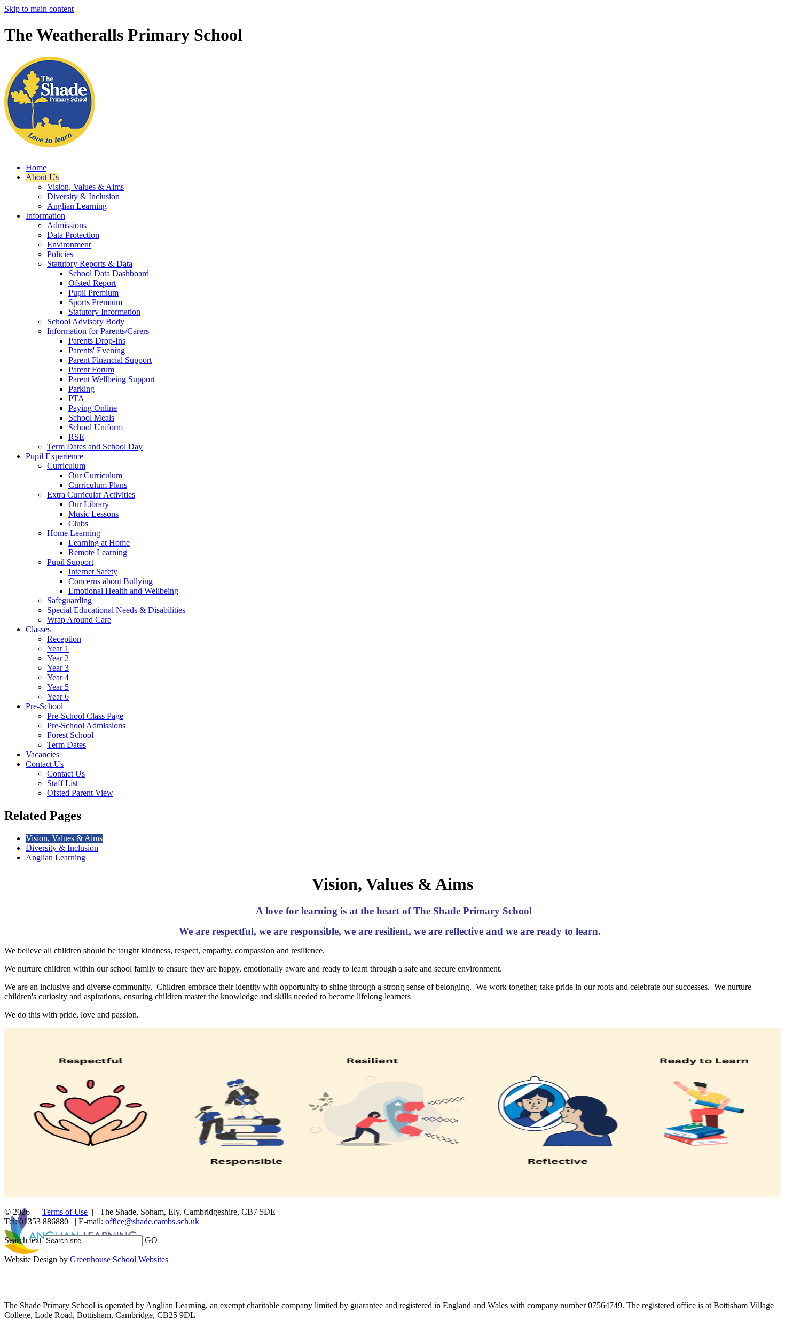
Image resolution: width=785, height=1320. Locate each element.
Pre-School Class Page (85, 715)
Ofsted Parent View (80, 792)
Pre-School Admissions (86, 725)
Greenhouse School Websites (119, 1259)
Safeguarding (69, 600)
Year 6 (58, 696)
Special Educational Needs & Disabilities (116, 610)
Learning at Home (99, 542)
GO (151, 1240)
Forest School (70, 735)
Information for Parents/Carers (98, 331)
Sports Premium (95, 302)
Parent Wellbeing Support (111, 379)
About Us (42, 177)
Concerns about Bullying (110, 581)
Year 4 (58, 677)
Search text (23, 1240)
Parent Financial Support (110, 359)
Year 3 (58, 667)
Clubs (78, 523)
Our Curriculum (95, 475)
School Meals (91, 417)
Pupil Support (70, 561)
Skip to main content (39, 8)
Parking (81, 388)
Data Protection (73, 234)
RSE (76, 436)
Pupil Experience (54, 456)
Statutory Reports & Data (89, 263)
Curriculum (66, 465)
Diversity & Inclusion (83, 196)
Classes (38, 629)
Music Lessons (93, 513)
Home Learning (73, 533)
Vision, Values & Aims (85, 186)
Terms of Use (65, 1211)
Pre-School (44, 706)
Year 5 (58, 687)
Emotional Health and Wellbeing (123, 590)
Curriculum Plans (97, 485)
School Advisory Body (85, 321)
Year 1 (58, 648)
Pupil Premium (93, 292)
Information (45, 215)
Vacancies (42, 754)
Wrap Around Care (79, 619)
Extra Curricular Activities (91, 494)
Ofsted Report (92, 283)
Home (36, 167)
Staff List (62, 783)
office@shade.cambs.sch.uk (152, 1221)
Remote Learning (97, 552)
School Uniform (95, 427)
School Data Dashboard (108, 273)
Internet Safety (92, 571)
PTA (76, 398)
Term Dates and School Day (95, 446)
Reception (64, 638)
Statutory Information (104, 311)
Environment (69, 244)
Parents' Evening (96, 350)
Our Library (88, 504)
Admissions (67, 225)
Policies (60, 254)
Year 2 (58, 658)
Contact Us (45, 763)
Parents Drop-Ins (96, 340)
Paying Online (92, 408)
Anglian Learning (77, 206)
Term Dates (66, 744)
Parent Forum (91, 369)
